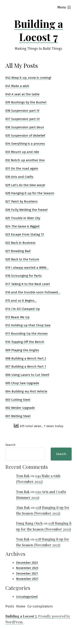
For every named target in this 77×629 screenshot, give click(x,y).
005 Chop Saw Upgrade (22, 383)
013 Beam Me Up (17, 317)
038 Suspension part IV (22, 111)
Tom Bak (23, 476)
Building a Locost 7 (38, 30)
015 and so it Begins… (21, 300)
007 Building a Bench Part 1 (25, 366)
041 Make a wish (17, 86)
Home (20, 606)
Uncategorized (27, 597)
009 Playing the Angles (22, 350)
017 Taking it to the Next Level (27, 284)
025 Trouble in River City (22, 218)
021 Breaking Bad (18, 251)
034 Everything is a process (25, 143)
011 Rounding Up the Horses (26, 333)
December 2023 (27, 563)
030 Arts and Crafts (19, 177)
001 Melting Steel (18, 416)
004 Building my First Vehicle (26, 391)
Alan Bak (23, 507)
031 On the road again (21, 168)
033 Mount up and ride (22, 152)
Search (10, 445)
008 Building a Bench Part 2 (25, 358)
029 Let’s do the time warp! (25, 185)
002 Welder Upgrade (20, 408)
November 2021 (27, 579)
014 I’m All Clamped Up (22, 309)
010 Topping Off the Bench (24, 342)
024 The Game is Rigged (22, 226)
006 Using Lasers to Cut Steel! (27, 375)
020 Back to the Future (22, 259)
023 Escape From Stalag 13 (24, 234)
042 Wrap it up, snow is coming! (28, 78)
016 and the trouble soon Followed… (32, 292)
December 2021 (27, 573)
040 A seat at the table (22, 94)
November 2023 (27, 568)
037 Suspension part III (22, 119)
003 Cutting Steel (17, 400)
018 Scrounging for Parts (23, 276)
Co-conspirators (40, 606)
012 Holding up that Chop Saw (27, 325)
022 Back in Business (20, 243)
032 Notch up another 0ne (25, 160)
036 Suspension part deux (24, 127)
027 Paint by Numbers (21, 201)
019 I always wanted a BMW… (27, 268)
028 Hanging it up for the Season (29, 193)
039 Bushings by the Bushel (25, 102)
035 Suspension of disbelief (25, 135)
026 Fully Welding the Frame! (26, 210)
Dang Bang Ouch (29, 523)
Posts (9, 606)
